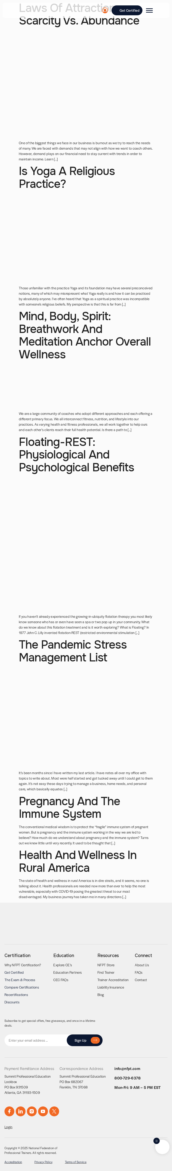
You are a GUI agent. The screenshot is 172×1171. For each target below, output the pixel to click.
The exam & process (19, 979)
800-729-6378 (127, 1078)
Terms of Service (75, 1162)
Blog (100, 994)
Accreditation (13, 1162)
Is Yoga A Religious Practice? (67, 177)
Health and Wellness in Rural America (78, 861)
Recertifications (16, 994)
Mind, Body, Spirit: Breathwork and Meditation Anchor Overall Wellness (85, 335)
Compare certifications (21, 987)
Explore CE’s (62, 964)
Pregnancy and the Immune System (69, 807)
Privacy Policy (43, 1162)
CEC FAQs (60, 979)
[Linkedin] (21, 1111)
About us (142, 964)
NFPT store (105, 964)
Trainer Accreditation (113, 979)
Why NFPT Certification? (22, 964)
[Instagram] (32, 1111)
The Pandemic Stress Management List (73, 651)
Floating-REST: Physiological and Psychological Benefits (76, 455)
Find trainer (106, 972)
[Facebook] (9, 1111)
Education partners (67, 972)
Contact (141, 979)
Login (8, 1126)
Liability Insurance (110, 987)
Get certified (14, 972)
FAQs (138, 972)
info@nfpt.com (127, 1068)
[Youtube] (43, 1111)
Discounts (11, 1002)
